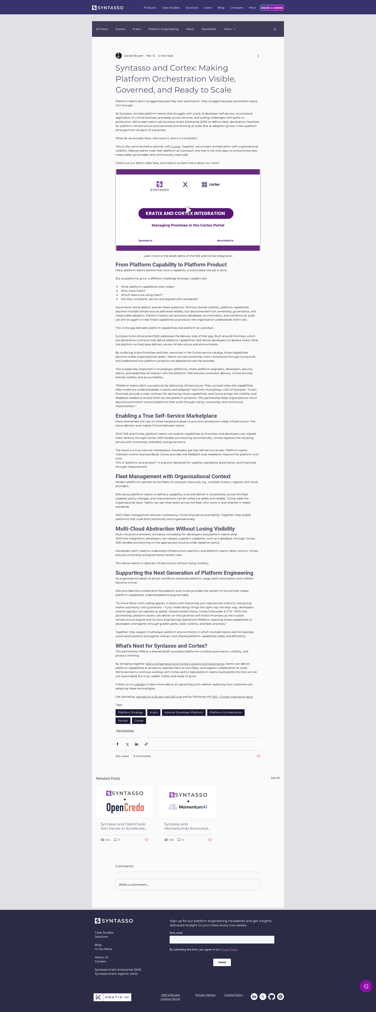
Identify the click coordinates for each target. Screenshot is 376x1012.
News (190, 29)
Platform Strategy (130, 712)
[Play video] (188, 210)
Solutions (101, 936)
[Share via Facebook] (117, 744)
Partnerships (125, 730)
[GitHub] (271, 996)
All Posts (102, 29)
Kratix (137, 29)
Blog (98, 945)
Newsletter (209, 29)
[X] (262, 996)
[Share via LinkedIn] (136, 744)
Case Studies (104, 932)
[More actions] (258, 55)
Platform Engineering (164, 29)
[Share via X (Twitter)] (127, 744)
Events (120, 29)
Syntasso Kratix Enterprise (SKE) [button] (118, 969)
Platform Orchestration (226, 712)
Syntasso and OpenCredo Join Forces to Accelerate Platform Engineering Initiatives (123, 826)
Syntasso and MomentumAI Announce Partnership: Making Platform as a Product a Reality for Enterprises (186, 826)
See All (275, 778)
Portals (123, 720)
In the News (103, 949)
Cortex (139, 720)
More (227, 29)
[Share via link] (146, 744)
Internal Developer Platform (183, 712)
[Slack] (280, 996)
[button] (150, 8)
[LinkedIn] (254, 996)
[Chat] (366, 986)
